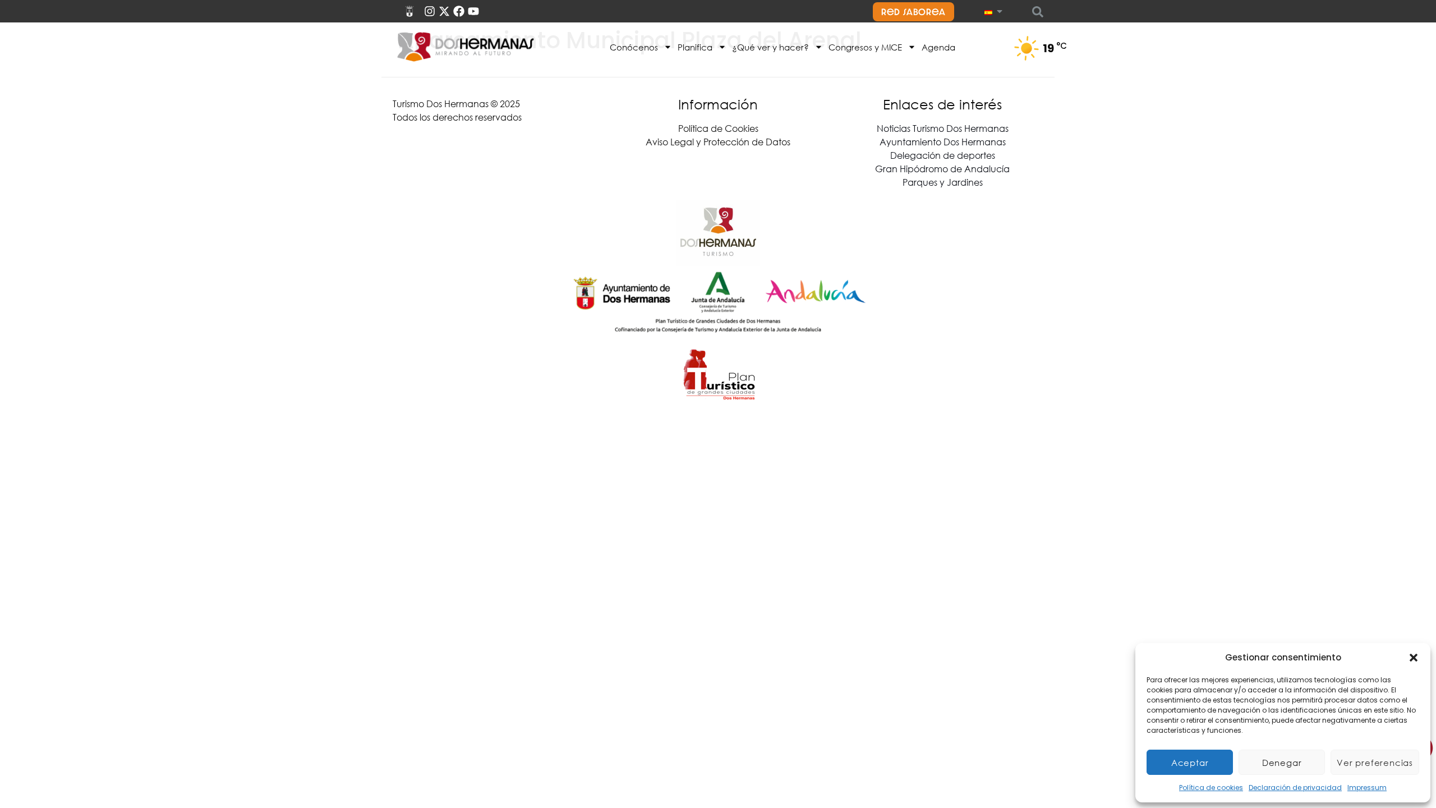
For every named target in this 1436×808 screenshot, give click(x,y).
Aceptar (1190, 762)
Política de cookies (1211, 787)
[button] (1413, 657)
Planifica (695, 47)
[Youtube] (473, 11)
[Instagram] (429, 11)
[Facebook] (458, 11)
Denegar (1282, 762)
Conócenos (634, 47)
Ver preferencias (1375, 762)
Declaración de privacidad (1295, 787)
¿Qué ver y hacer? (770, 47)
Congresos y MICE (865, 47)
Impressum (1367, 787)
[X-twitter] (444, 11)
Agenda (938, 47)
